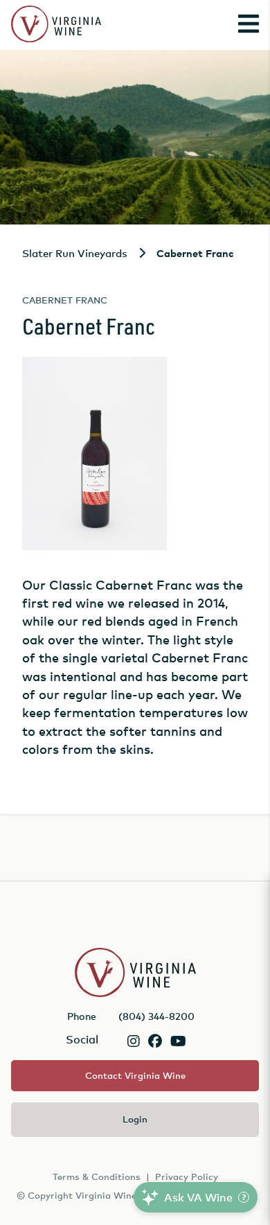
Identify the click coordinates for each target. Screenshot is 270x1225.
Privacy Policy (186, 1176)
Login (135, 1119)
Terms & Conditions (97, 1176)
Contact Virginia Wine (135, 1075)
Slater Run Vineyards (74, 253)
